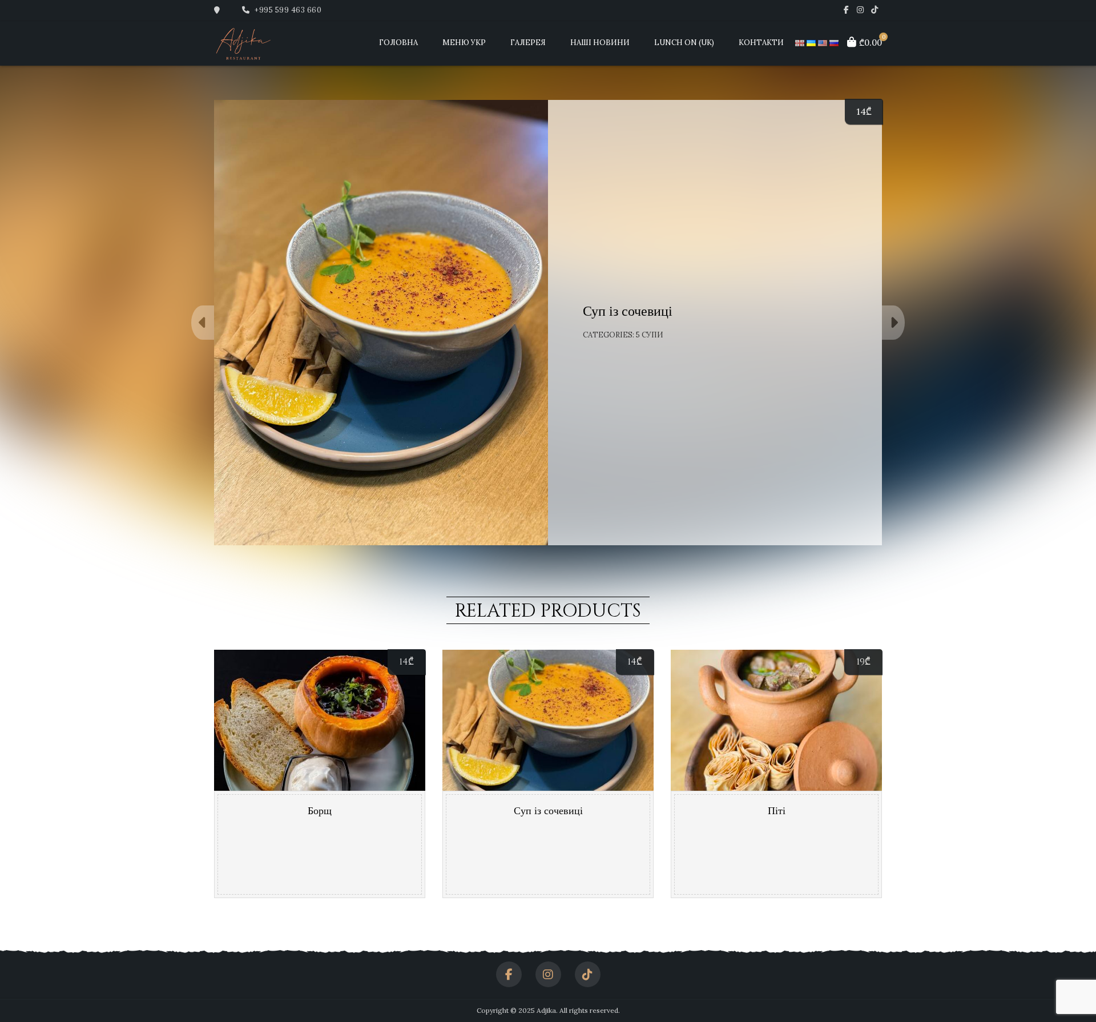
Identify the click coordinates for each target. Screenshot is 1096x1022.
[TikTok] (875, 10)
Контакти (761, 42)
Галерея (528, 42)
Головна (398, 42)
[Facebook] (846, 10)
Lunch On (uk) (684, 42)
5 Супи (649, 335)
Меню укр (464, 42)
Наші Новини (600, 42)
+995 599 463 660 (287, 10)
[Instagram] (860, 10)
